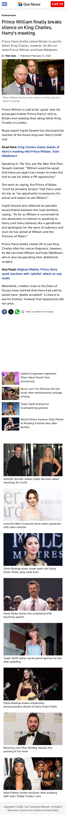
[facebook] (4, 311)
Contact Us (26, 810)
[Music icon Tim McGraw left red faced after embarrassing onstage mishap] (10, 393)
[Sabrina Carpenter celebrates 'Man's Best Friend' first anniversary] (10, 378)
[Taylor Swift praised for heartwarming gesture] (10, 408)
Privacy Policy (51, 810)
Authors (38, 810)
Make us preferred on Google (39, 311)
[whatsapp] (17, 311)
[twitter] (11, 311)
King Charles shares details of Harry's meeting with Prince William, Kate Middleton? (30, 151)
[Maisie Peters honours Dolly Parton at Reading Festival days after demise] (10, 424)
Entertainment (9, 15)
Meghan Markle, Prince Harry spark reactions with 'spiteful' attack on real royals (32, 274)
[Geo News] (29, 4)
